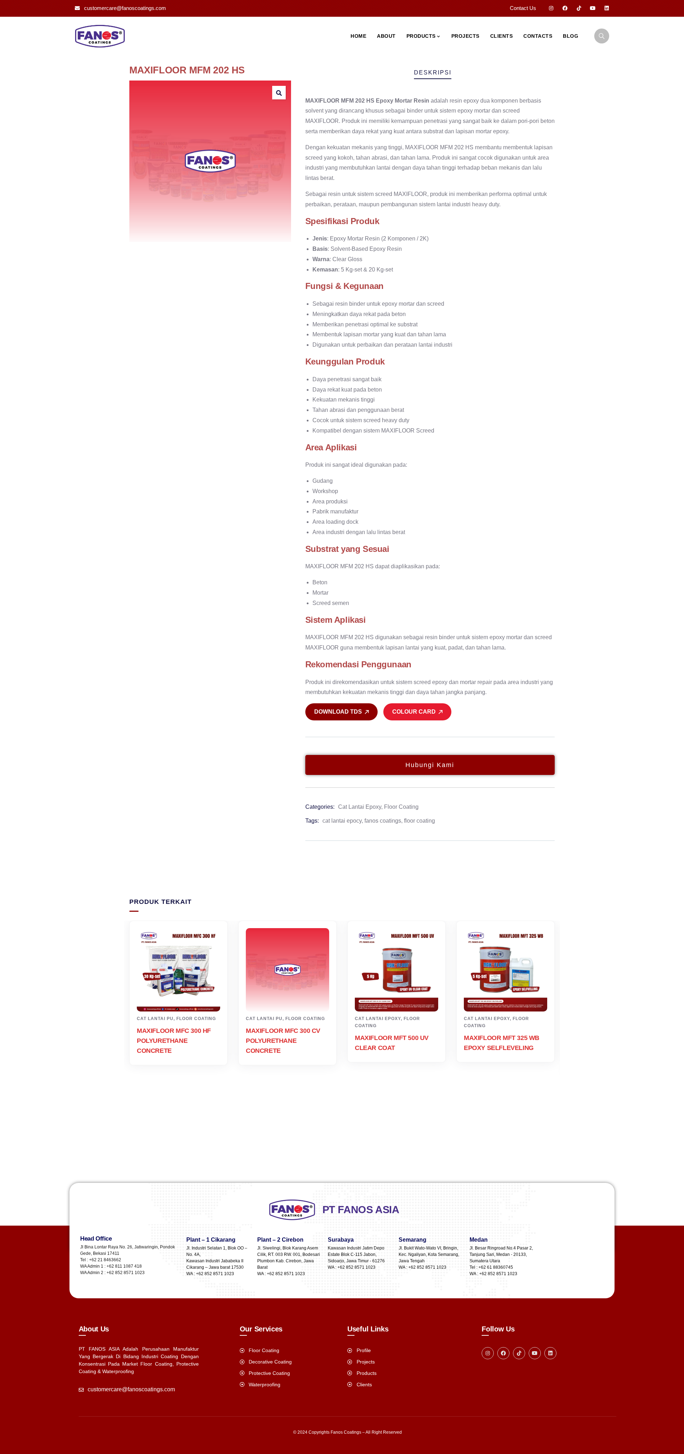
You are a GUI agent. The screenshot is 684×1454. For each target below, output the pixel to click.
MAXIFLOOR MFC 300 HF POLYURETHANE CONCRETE (174, 1040)
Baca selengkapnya (182, 998)
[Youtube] (592, 8)
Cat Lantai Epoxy (359, 807)
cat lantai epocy (342, 821)
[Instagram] (551, 8)
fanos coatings (382, 821)
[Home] (100, 36)
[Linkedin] (606, 8)
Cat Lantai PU (155, 1018)
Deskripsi (432, 72)
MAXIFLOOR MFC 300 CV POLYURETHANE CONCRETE (283, 1040)
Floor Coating (401, 807)
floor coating (419, 821)
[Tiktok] (578, 8)
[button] (279, 92)
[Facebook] (565, 8)
